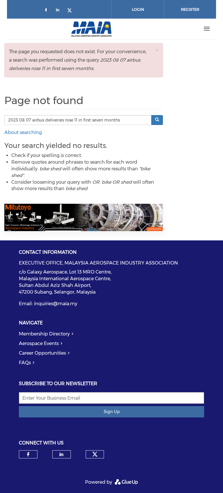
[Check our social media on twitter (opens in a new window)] (71, 11)
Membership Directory (44, 334)
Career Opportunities (42, 353)
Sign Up (112, 411)
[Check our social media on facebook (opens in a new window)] (47, 11)
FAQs (25, 362)
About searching (23, 132)
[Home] (91, 29)
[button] (157, 50)
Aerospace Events (39, 343)
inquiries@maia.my (55, 303)
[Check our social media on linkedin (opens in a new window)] (59, 11)
